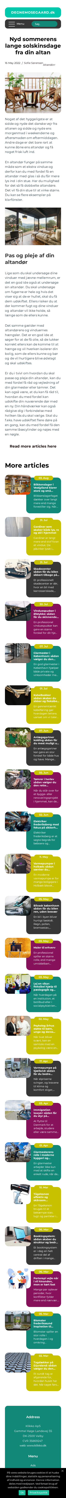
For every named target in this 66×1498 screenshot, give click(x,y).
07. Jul (44, 646)
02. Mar (43, 1355)
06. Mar (44, 1229)
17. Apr (43, 1061)
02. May (44, 1019)
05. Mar (43, 1313)
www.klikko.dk (36, 1445)
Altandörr (49, 64)
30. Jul (44, 604)
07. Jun (43, 730)
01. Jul (43, 688)
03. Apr (43, 1103)
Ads (33, 1465)
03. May (44, 941)
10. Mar (43, 1187)
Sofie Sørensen (33, 63)
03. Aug (44, 478)
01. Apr (43, 1145)
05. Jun (43, 772)
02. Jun (43, 814)
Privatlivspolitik (38, 1492)
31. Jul (43, 520)
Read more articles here (33, 446)
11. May (43, 856)
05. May (44, 899)
